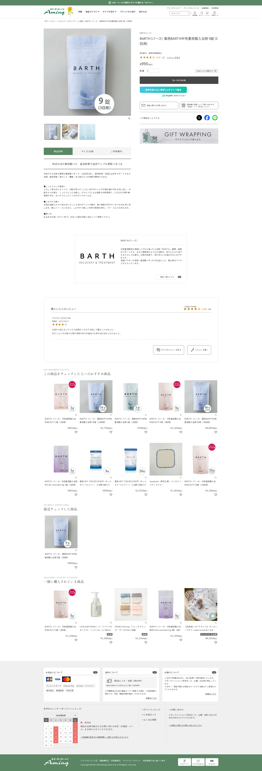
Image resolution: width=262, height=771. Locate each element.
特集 (80, 11)
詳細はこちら (151, 698)
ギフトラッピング (152, 709)
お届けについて (171, 672)
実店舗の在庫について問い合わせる (200, 105)
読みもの (143, 11)
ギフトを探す (109, 11)
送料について (111, 672)
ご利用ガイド (150, 714)
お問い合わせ (177, 709)
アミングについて (174, 8)
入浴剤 (80, 21)
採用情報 (215, 8)
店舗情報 (205, 8)
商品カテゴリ (91, 11)
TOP (46, 21)
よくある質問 (150, 719)
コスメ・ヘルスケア (57, 21)
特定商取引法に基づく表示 (154, 760)
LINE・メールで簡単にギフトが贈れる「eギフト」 (133, 2)
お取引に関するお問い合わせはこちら (186, 725)
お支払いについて (54, 672)
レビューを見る (173, 57)
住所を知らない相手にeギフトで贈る (163, 89)
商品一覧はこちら (167, 277)
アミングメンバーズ (191, 8)
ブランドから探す (128, 11)
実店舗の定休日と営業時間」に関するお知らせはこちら (105, 737)
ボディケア (71, 21)
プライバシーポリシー (132, 760)
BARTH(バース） (146, 33)
